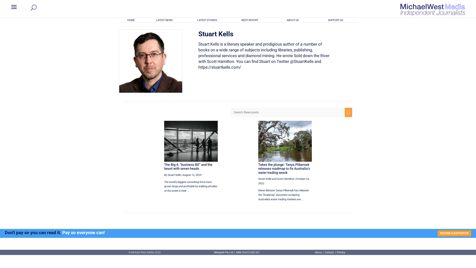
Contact (329, 252)
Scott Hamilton (285, 178)
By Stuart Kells (172, 174)
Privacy (341, 252)
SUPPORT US (335, 20)
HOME (131, 20)
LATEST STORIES (207, 20)
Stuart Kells (264, 178)
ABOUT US (293, 20)
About (318, 252)
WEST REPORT (249, 20)
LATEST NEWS (164, 20)
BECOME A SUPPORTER (454, 233)
